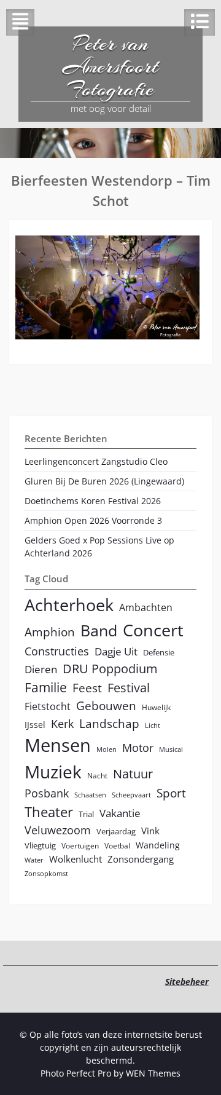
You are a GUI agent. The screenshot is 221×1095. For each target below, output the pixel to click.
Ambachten (146, 607)
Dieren (41, 669)
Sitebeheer (187, 981)
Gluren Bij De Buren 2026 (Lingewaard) (104, 481)
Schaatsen (90, 795)
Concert (153, 630)
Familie (46, 687)
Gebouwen (106, 705)
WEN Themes (153, 1073)
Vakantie (120, 813)
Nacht (97, 775)
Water (34, 860)
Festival (128, 687)
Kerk (62, 723)
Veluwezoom (58, 830)
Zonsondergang (140, 859)
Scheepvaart (131, 795)
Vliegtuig (40, 845)
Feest (87, 687)
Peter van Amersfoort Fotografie (110, 66)
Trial (86, 814)
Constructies (57, 650)
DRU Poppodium (110, 668)
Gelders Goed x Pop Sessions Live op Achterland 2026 (99, 546)
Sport (171, 793)
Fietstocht (48, 706)
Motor (137, 747)
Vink (150, 830)
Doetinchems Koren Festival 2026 (93, 501)
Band (98, 630)
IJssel (35, 724)
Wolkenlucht (75, 859)
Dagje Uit (116, 651)
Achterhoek (69, 604)
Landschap (109, 723)
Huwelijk (156, 707)
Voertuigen (80, 845)
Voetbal (117, 845)
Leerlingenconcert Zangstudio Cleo (96, 461)
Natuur (133, 773)
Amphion (50, 631)
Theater (49, 812)
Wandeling (158, 845)
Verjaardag (116, 831)
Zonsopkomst (46, 873)
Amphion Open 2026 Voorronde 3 (93, 520)
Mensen (58, 745)
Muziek (53, 772)
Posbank (47, 792)
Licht (152, 725)
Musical (171, 749)
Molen (106, 749)
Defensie (158, 652)
